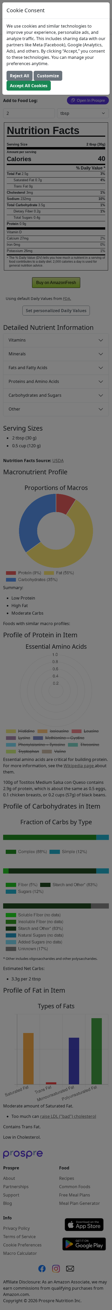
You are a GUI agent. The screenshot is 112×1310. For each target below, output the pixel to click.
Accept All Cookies (28, 86)
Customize (48, 76)
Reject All (19, 76)
